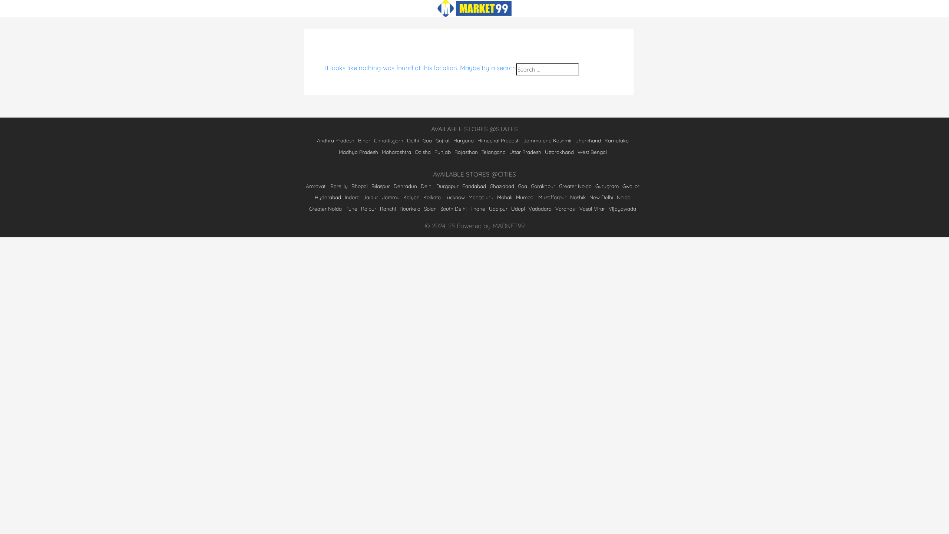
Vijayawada (622, 208)
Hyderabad (328, 197)
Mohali (504, 197)
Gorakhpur (543, 186)
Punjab (442, 152)
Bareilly (339, 186)
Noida (624, 197)
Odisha (423, 152)
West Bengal (592, 152)
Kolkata (432, 197)
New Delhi (601, 197)
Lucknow (454, 197)
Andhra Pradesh (335, 140)
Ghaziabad (502, 186)
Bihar (364, 140)
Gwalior (630, 186)
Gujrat (443, 140)
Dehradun (405, 186)
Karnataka (617, 140)
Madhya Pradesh (358, 152)
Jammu (391, 197)
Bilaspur (380, 186)
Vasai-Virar (592, 208)
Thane (477, 208)
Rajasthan (466, 152)
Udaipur (498, 208)
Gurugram (607, 186)
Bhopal (359, 186)
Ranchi (388, 208)
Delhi (413, 140)
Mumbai (525, 197)
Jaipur (370, 197)
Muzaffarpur (552, 197)
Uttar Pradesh (525, 152)
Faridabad (474, 186)
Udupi (518, 208)
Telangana (494, 152)
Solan (430, 208)
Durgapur (447, 186)
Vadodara (540, 208)
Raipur (368, 208)
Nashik (578, 197)
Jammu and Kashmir (547, 140)
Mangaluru (481, 197)
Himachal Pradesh (498, 140)
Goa (427, 140)
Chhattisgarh (388, 140)
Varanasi (565, 208)
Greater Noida (575, 186)
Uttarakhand (559, 152)
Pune (351, 208)
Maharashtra (396, 152)
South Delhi (453, 208)
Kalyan (411, 197)
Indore (352, 197)
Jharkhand (588, 140)
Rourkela (410, 208)
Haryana (463, 140)
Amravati (316, 186)
